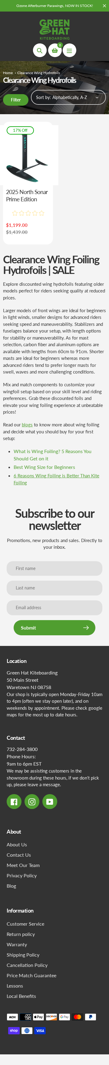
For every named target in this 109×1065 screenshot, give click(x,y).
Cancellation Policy (27, 965)
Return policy (21, 934)
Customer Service (25, 924)
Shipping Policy (23, 954)
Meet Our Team (23, 865)
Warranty (17, 944)
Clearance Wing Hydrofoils (38, 72)
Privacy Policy (22, 875)
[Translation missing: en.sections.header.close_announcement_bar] (104, 6)
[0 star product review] (28, 213)
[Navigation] (69, 50)
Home (8, 72)
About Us (17, 844)
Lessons (15, 985)
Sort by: (43, 97)
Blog (11, 886)
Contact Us (19, 855)
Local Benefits (21, 996)
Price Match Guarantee (31, 975)
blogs (27, 424)
